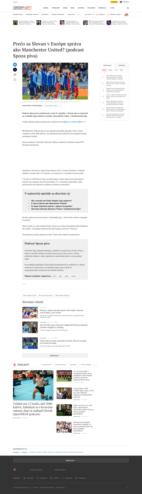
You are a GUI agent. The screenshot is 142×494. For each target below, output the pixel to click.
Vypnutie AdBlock (60, 470)
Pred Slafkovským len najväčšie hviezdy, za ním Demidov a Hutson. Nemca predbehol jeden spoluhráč (73, 23)
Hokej (65, 8)
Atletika (81, 8)
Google (66, 276)
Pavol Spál (43, 322)
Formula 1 (102, 8)
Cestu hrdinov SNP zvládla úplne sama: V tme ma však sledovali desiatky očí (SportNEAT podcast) (84, 392)
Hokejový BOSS (46, 364)
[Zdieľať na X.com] (15, 70)
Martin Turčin (17, 418)
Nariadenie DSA (60, 487)
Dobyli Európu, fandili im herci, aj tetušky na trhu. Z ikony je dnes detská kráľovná (97, 23)
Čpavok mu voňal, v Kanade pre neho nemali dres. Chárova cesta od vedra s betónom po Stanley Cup (49, 23)
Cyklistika (91, 8)
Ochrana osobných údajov (47, 487)
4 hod (104, 70)
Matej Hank (77, 399)
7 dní (116, 70)
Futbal (46, 8)
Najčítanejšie (107, 65)
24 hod (110, 70)
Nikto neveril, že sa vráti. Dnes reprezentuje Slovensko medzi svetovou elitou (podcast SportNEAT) (84, 409)
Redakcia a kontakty (36, 470)
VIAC (112, 8)
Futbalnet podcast (60, 364)
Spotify (54, 276)
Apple (60, 276)
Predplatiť (114, 2)
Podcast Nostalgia (86, 364)
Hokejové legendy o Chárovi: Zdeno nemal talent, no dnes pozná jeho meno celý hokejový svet (26, 23)
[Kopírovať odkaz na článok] (15, 75)
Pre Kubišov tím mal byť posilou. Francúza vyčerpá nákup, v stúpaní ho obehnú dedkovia (119, 23)
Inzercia (35, 487)
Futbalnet (56, 8)
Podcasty (25, 452)
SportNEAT (73, 364)
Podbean (73, 276)
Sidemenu (16, 452)
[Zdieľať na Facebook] (15, 65)
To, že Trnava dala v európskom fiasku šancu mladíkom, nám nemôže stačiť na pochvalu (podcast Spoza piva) (83, 375)
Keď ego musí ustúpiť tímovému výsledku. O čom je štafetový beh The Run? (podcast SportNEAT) (83, 426)
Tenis (72, 8)
